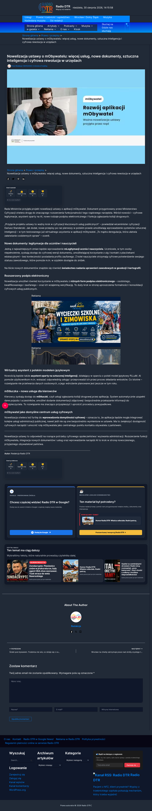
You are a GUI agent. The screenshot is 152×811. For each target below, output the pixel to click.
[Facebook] (8, 178)
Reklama (48, 29)
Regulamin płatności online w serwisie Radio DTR (32, 743)
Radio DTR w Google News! (38, 739)
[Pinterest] (18, 178)
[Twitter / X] (76, 631)
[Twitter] (13, 178)
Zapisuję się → (132, 765)
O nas (63, 29)
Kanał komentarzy (19, 786)
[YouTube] (80, 631)
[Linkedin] (23, 178)
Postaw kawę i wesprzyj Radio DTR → (111, 532)
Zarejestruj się (17, 774)
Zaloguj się (15, 778)
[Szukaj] (5, 405)
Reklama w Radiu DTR (68, 739)
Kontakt (17, 739)
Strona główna (35, 26)
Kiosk (77, 29)
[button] (58, 26)
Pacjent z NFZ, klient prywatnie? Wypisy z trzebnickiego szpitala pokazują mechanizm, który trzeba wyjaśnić (117, 790)
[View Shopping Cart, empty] (127, 27)
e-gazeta (32, 29)
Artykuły (52, 26)
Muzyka (86, 26)
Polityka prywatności (93, 739)
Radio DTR (63, 6)
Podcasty (69, 26)
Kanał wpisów (16, 782)
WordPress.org (17, 789)
